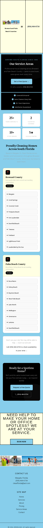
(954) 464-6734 (28, 87)
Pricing (21, 506)
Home (21, 497)
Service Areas (21, 509)
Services (21, 500)
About (21, 503)
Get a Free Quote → (21, 81)
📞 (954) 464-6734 (21, 394)
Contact (21, 512)
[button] (21, 26)
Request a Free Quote (21, 387)
